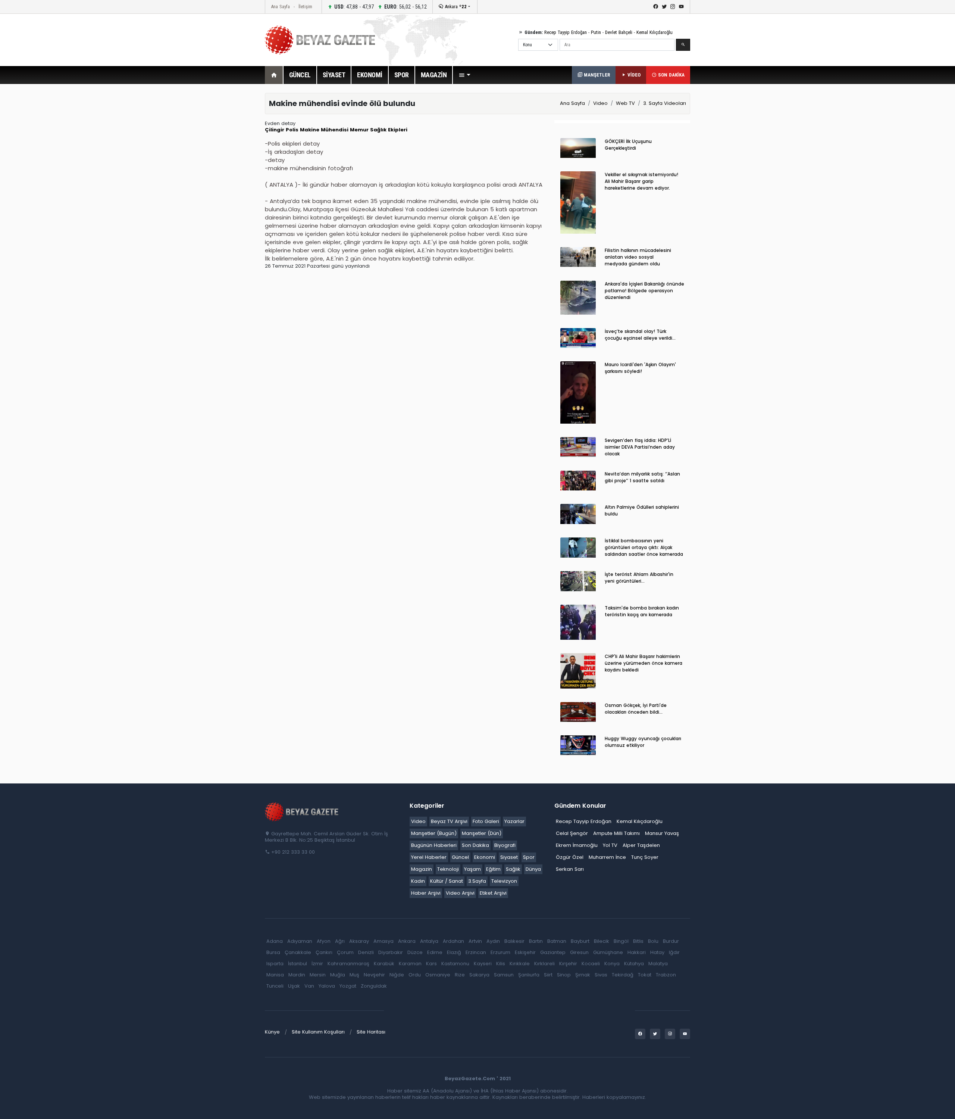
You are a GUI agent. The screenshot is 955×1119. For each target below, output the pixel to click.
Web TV (625, 103)
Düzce (415, 952)
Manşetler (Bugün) (434, 833)
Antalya (429, 941)
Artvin (475, 941)
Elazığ (454, 952)
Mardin (296, 974)
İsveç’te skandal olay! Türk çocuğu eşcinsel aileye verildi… (640, 334)
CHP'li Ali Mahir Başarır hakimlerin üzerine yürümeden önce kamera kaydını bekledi (643, 663)
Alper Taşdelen (641, 845)
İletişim (305, 6)
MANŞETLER (596, 75)
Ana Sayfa (280, 6)
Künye (272, 1031)
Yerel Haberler (429, 857)
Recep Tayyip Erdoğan (565, 32)
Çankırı (324, 952)
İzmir (317, 963)
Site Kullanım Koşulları (318, 1031)
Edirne (434, 952)
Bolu (653, 941)
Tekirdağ (622, 974)
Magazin (421, 869)
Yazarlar (514, 821)
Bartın (536, 941)
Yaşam (472, 869)
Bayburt (580, 941)
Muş (354, 974)
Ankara (455, 6)
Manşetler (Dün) (481, 833)
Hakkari (636, 952)
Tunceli (275, 985)
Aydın (493, 941)
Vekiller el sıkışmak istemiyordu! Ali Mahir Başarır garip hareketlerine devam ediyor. (641, 181)
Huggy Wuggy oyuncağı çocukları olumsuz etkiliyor (643, 741)
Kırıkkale (520, 963)
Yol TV (610, 845)
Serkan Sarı (570, 869)
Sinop (564, 974)
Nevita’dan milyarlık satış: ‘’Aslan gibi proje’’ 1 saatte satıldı (642, 477)
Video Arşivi (460, 893)
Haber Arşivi (426, 893)
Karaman (410, 963)
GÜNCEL (300, 75)
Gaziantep (553, 952)
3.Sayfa (477, 881)
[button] (464, 75)
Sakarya (479, 974)
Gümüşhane (608, 952)
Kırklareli (544, 963)
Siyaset (509, 857)
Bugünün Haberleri (434, 845)
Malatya (658, 963)
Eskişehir (525, 952)
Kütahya (634, 963)
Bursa (273, 952)
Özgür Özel (569, 857)
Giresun (579, 952)
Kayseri (483, 963)
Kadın (418, 881)
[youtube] (681, 6)
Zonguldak (374, 985)
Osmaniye (437, 974)
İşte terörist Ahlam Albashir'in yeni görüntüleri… (639, 577)
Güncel (460, 857)
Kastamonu (455, 963)
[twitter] (664, 6)
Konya (612, 963)
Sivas (601, 974)
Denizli (366, 952)
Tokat (644, 974)
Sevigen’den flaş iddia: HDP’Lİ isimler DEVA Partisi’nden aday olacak (640, 447)
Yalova (327, 985)
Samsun (504, 974)
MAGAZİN (434, 75)
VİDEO (633, 75)
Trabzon (666, 974)
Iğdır (674, 952)
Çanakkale (298, 952)
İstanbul (297, 963)
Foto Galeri (486, 821)
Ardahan (453, 941)
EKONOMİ (369, 75)
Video (600, 103)
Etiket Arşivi (493, 893)
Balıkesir (514, 941)
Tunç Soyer (644, 857)
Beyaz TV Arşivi (449, 821)
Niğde (396, 974)
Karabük (384, 963)
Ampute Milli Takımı (616, 833)
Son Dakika (475, 845)
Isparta (275, 963)
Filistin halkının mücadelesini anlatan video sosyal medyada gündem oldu (638, 257)
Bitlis (638, 941)
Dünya (533, 869)
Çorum (345, 952)
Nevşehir (374, 974)
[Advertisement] (224, 205)
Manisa (275, 974)
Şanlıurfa (528, 974)
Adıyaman (299, 941)
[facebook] (655, 6)
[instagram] (673, 6)
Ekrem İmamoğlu (577, 845)
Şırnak (582, 974)
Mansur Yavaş (662, 833)
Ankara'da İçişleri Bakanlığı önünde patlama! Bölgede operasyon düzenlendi (644, 290)
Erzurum (500, 952)
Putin (596, 32)
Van (309, 985)
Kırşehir (568, 963)
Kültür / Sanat (446, 881)
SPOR (401, 75)
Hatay (657, 952)
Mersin (318, 974)
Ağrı (340, 941)
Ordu (414, 974)
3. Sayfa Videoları (664, 103)
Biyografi (505, 845)
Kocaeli (591, 963)
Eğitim (493, 869)
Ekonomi (484, 857)
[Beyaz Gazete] (302, 811)
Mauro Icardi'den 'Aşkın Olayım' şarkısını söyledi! (640, 367)
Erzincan (476, 952)
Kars (431, 963)
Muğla (337, 974)
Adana (274, 941)
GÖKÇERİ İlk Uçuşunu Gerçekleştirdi (628, 144)
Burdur (671, 941)
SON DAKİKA (671, 75)
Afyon (324, 941)
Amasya (383, 941)
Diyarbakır (390, 952)
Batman (556, 941)
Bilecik (601, 941)
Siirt (548, 974)
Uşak (294, 985)
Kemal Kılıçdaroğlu (654, 32)
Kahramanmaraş (348, 963)
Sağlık (513, 869)
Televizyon (504, 881)
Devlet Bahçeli (618, 32)
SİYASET (334, 75)
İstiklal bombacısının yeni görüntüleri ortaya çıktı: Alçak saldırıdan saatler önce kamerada (644, 547)
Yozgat (347, 985)
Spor (529, 857)
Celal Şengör (572, 833)
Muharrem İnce (607, 857)
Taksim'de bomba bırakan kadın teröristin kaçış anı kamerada (642, 611)
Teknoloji (448, 869)
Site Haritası (371, 1031)
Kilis (500, 963)
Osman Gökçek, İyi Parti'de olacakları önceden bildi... (636, 708)
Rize (460, 974)
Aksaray (359, 941)
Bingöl (621, 941)
